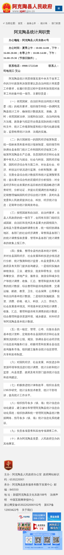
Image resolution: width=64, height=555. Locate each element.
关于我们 (27, 510)
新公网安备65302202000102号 (22, 504)
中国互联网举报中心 (22, 499)
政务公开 (31, 23)
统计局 (43, 23)
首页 (20, 23)
